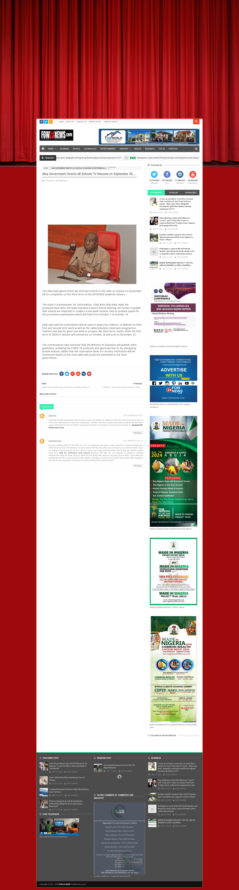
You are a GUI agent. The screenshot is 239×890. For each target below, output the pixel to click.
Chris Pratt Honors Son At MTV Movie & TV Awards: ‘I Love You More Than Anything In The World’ (68, 766)
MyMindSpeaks (55, 441)
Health (137, 149)
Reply (139, 433)
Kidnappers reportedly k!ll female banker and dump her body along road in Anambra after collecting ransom (156, 157)
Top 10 (161, 149)
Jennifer (52, 416)
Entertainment (108, 149)
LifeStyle (173, 149)
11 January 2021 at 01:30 (134, 441)
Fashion (124, 149)
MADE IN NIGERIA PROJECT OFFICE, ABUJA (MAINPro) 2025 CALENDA (176, 264)
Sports (76, 149)
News (51, 149)
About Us (70, 122)
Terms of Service (110, 122)
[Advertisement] (83, 19)
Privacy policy (95, 122)
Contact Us (81, 122)
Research (149, 149)
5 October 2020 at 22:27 (134, 415)
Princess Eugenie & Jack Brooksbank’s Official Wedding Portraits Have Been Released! (65, 803)
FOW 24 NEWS (64, 884)
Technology (90, 149)
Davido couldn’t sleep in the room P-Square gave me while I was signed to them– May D (176, 237)
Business (64, 149)
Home (61, 122)
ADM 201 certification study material (74, 453)
